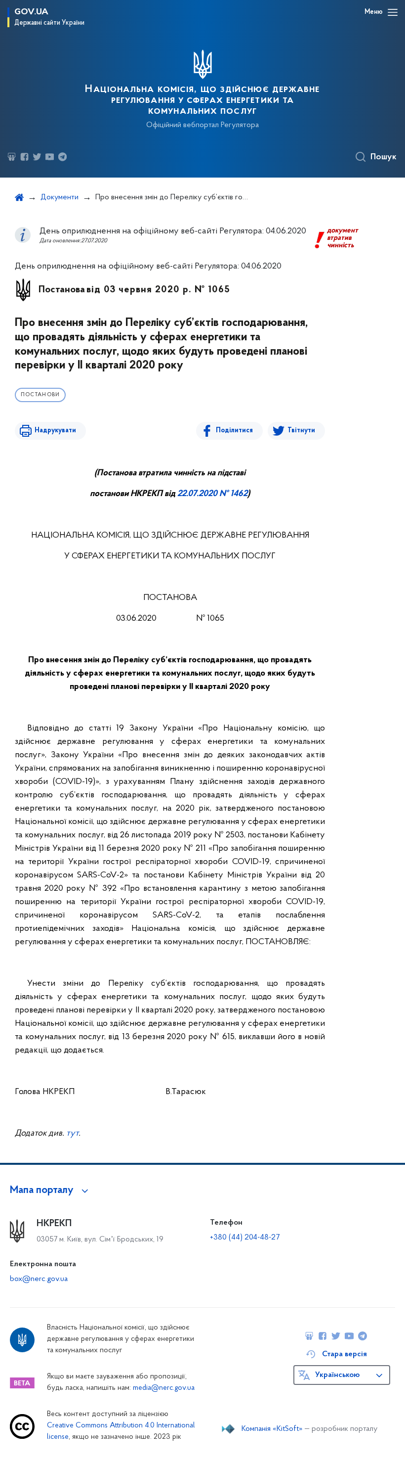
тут (72, 1133)
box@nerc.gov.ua (39, 1279)
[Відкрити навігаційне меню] (393, 12)
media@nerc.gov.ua (164, 1388)
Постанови (40, 395)
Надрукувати (55, 430)
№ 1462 (232, 494)
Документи (59, 197)
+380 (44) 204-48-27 (245, 1237)
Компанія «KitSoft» (272, 1429)
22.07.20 (192, 494)
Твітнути (301, 430)
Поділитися (234, 430)
